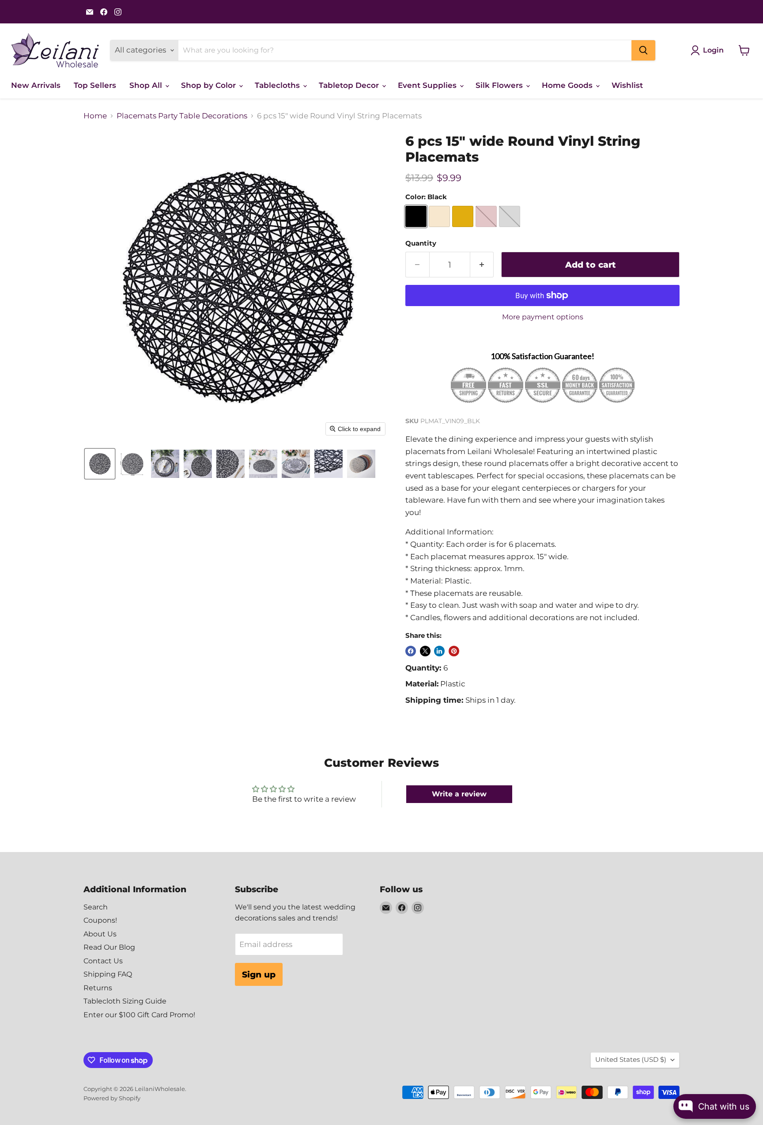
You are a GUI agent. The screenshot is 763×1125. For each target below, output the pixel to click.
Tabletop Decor (350, 85)
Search (95, 907)
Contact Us (103, 961)
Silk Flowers (500, 85)
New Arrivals (35, 85)
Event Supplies (428, 85)
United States (630, 1060)
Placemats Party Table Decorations (182, 116)
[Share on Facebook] (410, 651)
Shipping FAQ (107, 974)
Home (95, 116)
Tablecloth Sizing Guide (124, 1001)
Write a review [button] (459, 794)
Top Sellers (95, 85)
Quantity (420, 243)
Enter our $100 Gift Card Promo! (139, 1015)
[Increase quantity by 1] (482, 264)
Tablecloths (278, 85)
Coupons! (100, 920)
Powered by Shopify (111, 1098)
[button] (100, 464)
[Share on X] (425, 651)
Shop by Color (209, 85)
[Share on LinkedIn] (439, 651)
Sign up (259, 974)
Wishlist (627, 85)
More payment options (542, 317)
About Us (100, 934)
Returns (97, 988)
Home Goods (568, 85)
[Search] (643, 50)
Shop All (146, 85)
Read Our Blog (109, 947)
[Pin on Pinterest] (454, 651)
